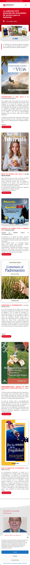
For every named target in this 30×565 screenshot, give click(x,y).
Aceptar (15, 552)
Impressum (24, 563)
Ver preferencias (15, 560)
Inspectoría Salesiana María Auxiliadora (14, 1)
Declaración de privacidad (16, 563)
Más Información (6, 126)
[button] (28, 537)
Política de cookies (7, 563)
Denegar (15, 556)
